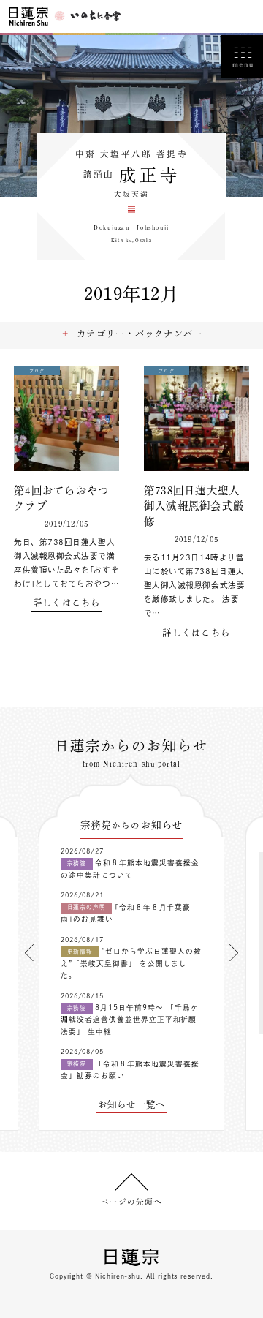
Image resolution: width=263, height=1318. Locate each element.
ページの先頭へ (131, 1201)
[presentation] (29, 952)
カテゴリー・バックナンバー (139, 333)
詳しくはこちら (67, 602)
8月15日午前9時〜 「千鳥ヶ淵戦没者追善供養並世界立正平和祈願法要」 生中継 (130, 1019)
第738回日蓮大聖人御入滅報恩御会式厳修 (194, 506)
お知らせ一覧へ (132, 1104)
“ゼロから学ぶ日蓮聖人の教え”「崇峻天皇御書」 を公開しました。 (131, 963)
